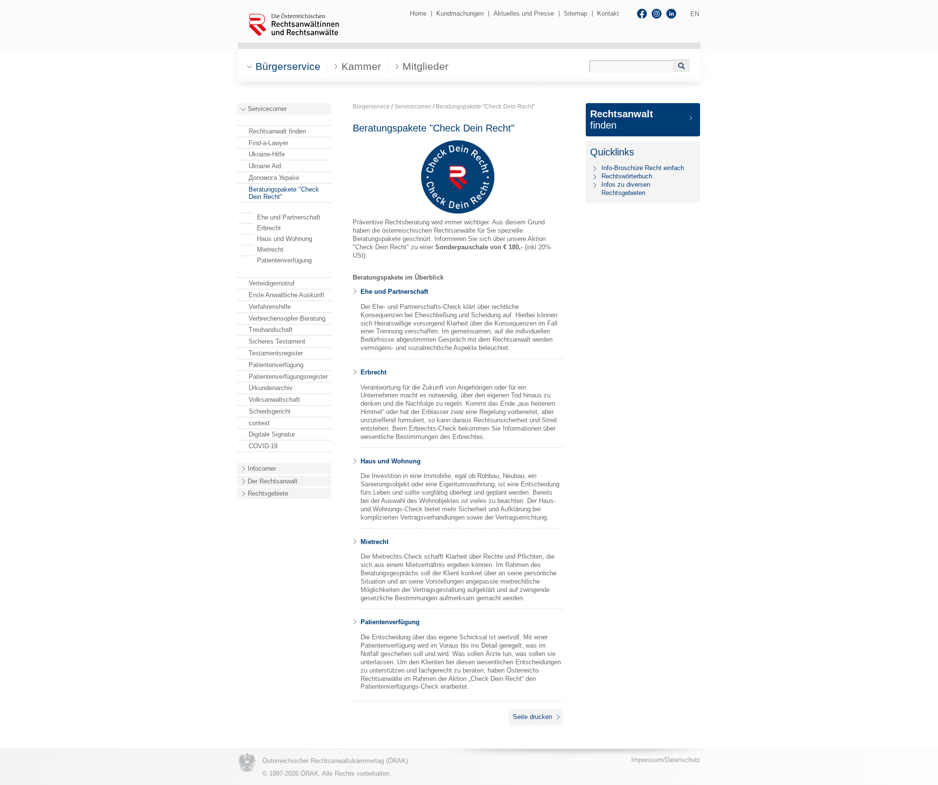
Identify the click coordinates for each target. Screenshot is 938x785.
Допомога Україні (274, 177)
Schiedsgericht (270, 411)
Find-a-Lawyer (268, 143)
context (259, 423)
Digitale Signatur (272, 434)
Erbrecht (269, 228)
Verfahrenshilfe (270, 306)
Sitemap (575, 13)
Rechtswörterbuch (626, 176)
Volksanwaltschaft (274, 399)
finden (621, 120)
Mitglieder (425, 66)
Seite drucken (532, 716)
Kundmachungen (460, 13)
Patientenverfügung (284, 260)
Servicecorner (267, 108)
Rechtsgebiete (268, 493)
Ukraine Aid (265, 166)
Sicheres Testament (277, 341)
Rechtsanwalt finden (277, 131)
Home (418, 13)
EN (694, 14)
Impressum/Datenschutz (666, 759)
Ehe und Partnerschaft (288, 217)
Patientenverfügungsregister (288, 376)
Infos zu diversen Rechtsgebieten (625, 188)
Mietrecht (270, 249)
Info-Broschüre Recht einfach (642, 168)
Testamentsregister (276, 353)
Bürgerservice (371, 106)
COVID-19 (263, 446)
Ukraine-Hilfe (267, 154)
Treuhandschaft (271, 329)
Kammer (361, 66)
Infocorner (262, 468)
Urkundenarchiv (271, 388)
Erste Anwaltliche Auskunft (286, 295)
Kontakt (608, 13)
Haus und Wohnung (284, 238)
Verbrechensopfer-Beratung (287, 318)
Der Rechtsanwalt (273, 481)
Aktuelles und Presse (523, 13)
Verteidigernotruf (272, 283)
